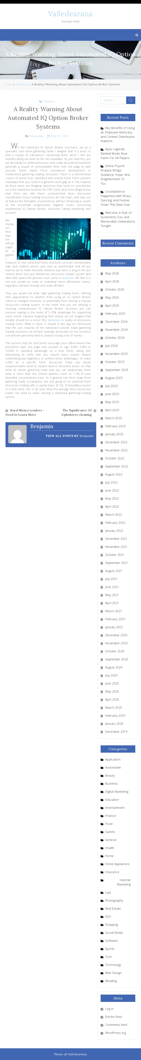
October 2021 (114, 555)
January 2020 (114, 724)
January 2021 (114, 627)
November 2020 (116, 643)
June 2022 (112, 490)
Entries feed (113, 1017)
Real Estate (113, 909)
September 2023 (116, 370)
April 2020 (112, 699)
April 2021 (112, 603)
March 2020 (113, 708)
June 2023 (112, 394)
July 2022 (111, 482)
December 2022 (116, 442)
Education (112, 800)
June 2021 (112, 587)
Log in (109, 1009)
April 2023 (112, 410)
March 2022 (113, 515)
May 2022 (112, 498)
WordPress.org (115, 1033)
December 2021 (116, 539)
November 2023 (116, 354)
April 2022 (112, 507)
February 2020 (115, 716)
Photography (114, 900)
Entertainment (115, 808)
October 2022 (114, 458)
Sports (109, 949)
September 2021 (116, 563)
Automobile (113, 767)
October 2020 (114, 651)
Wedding (111, 981)
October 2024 (114, 338)
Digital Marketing (117, 792)
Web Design (113, 973)
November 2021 (116, 547)
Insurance (112, 872)
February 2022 (115, 523)
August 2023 (114, 378)
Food (109, 824)
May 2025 (112, 297)
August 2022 (114, 474)
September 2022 (116, 466)
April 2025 (112, 306)
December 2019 (116, 732)
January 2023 (114, 434)
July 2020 (111, 675)
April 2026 (112, 281)
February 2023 (115, 426)
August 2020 (114, 667)
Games (110, 832)
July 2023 (111, 386)
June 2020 (112, 683)
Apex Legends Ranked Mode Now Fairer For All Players (115, 153)
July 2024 (111, 346)
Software (111, 941)
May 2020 (112, 691)
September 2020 (116, 659)
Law (108, 892)
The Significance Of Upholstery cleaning (77, 412)
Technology (113, 965)
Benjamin (36, 136)
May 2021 (112, 595)
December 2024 (116, 322)
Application (113, 759)
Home (109, 856)
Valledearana (70, 13)
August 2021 (114, 571)
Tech (108, 957)
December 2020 (116, 635)
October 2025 (114, 289)
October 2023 (114, 362)
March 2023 (113, 418)
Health (109, 848)
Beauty (110, 775)
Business (111, 784)
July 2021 (111, 579)
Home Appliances (117, 864)
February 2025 (115, 314)
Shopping (111, 925)
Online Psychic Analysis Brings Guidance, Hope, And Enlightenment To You (115, 174)
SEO (108, 917)
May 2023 (112, 402)
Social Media (114, 933)
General (110, 840)
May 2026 (112, 273)
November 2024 (116, 330)
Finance (49, 101)
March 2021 (113, 611)
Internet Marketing (124, 882)
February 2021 (115, 619)
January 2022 (114, 531)
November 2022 (116, 450)
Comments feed (116, 1025)
